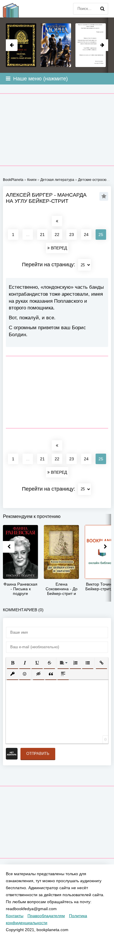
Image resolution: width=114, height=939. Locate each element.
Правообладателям (46, 915)
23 (71, 234)
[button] (12, 662)
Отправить (37, 753)
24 (86, 234)
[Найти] (102, 9)
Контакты (14, 915)
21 (42, 234)
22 (57, 234)
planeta (14, 8)
